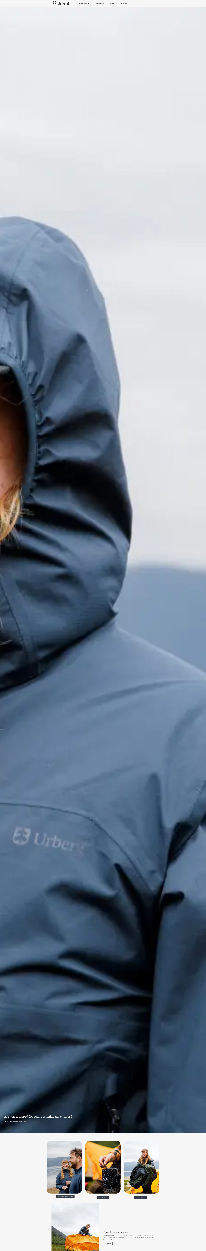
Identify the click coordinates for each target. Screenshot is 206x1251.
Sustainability (100, 3)
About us (124, 3)
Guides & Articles (84, 3)
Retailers (112, 3)
